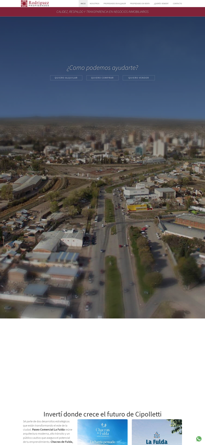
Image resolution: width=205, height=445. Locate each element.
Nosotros (94, 3)
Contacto (177, 3)
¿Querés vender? (161, 3)
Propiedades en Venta (140, 3)
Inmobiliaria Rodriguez (35, 3)
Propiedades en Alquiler (115, 3)
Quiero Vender (138, 77)
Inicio (83, 3)
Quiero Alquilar (66, 77)
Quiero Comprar (102, 77)
